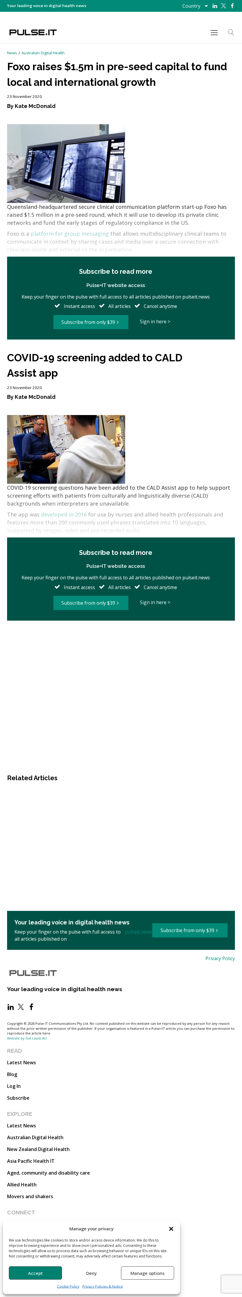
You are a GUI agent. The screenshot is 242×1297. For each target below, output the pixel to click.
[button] (171, 1229)
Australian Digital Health (43, 52)
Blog (12, 1074)
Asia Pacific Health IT (31, 1161)
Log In (14, 1086)
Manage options (147, 1273)
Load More (121, 640)
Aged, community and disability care (48, 1173)
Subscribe (18, 1098)
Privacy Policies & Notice (102, 1286)
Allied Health (22, 1184)
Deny (91, 1273)
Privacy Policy (220, 958)
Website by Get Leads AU (27, 1038)
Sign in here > (155, 321)
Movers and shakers (30, 1196)
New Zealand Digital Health (38, 1149)
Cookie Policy (68, 1286)
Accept (35, 1273)
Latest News (21, 1062)
